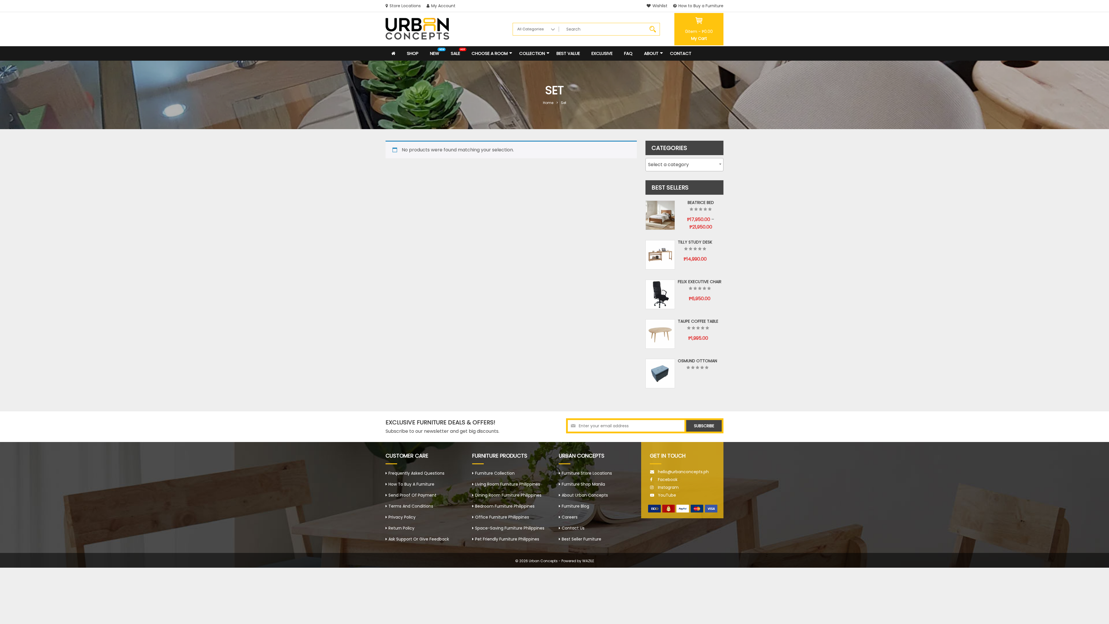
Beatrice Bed (701, 202)
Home (548, 102)
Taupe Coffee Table (698, 321)
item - (699, 31)
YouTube (667, 495)
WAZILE (588, 560)
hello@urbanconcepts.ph (683, 472)
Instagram (668, 487)
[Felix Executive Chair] (660, 294)
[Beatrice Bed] (660, 215)
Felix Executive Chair (699, 282)
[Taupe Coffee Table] (660, 334)
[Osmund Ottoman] (660, 373)
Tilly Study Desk (695, 242)
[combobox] (684, 164)
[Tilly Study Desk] (660, 255)
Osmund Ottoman (697, 361)
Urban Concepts (543, 560)
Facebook (668, 479)
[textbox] (684, 164)
